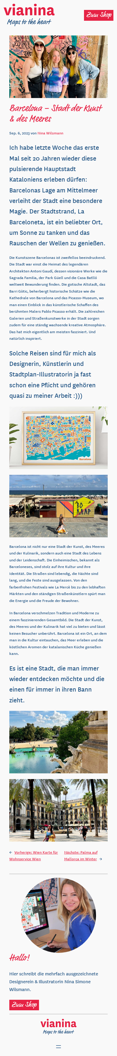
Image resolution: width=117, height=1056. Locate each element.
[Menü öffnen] (58, 1046)
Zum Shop (98, 15)
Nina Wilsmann (50, 133)
